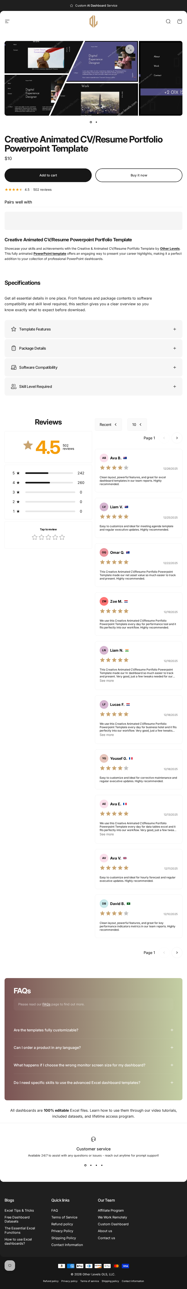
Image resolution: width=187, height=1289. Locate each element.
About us (105, 1231)
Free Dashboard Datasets (17, 1219)
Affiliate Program (111, 1210)
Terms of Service (64, 1217)
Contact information (133, 1281)
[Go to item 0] (91, 122)
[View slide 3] (96, 1165)
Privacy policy (69, 1281)
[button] (48, 473)
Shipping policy (110, 1281)
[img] (114, 468)
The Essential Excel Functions (20, 1230)
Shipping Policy (63, 1238)
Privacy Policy (62, 1231)
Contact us (106, 1238)
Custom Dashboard (113, 1224)
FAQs (46, 1004)
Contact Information (67, 1245)
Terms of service (89, 1281)
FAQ (54, 1210)
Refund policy (62, 1224)
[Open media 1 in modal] (129, 49)
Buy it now (139, 175)
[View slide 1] (85, 1165)
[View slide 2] (91, 1165)
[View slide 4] (101, 1165)
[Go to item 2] (96, 122)
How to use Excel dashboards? (18, 1241)
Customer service (93, 1149)
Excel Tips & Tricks (19, 1210)
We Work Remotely (112, 1217)
